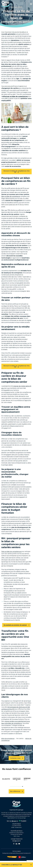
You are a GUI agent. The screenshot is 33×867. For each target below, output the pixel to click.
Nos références (15, 791)
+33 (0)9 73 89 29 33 (16, 839)
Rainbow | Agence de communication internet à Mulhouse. (22, 857)
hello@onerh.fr (16, 841)
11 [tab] (21, 786)
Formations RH (27, 853)
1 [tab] (10, 786)
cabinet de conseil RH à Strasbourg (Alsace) (20, 812)
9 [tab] (19, 786)
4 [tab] (13, 786)
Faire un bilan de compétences (11, 551)
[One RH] (5, 4)
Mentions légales (16, 851)
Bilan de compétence (7, 738)
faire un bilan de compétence (10, 196)
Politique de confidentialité (8, 853)
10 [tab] (20, 786)
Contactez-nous (15, 758)
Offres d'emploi (19, 853)
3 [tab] (12, 786)
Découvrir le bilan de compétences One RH (16, 171)
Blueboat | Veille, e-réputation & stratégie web (12, 857)
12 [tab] (22, 786)
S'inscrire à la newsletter (11, 865)
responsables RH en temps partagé (16, 818)
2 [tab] (11, 786)
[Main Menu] (31, 4)
